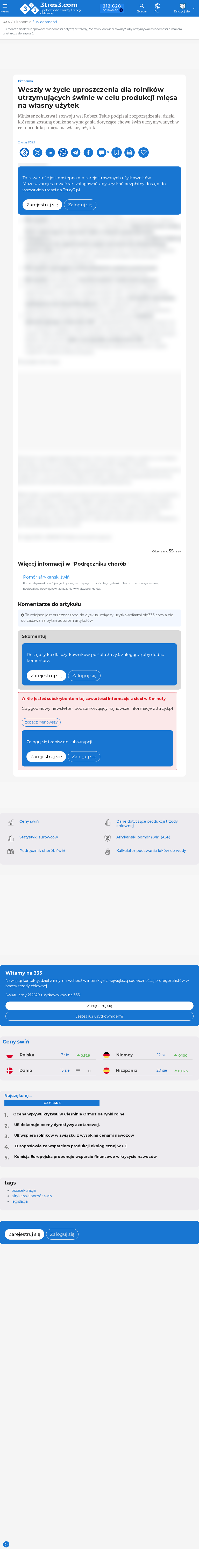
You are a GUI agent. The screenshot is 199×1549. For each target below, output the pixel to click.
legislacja (20, 1201)
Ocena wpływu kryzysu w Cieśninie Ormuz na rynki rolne (69, 1114)
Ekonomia (25, 81)
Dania (25, 1070)
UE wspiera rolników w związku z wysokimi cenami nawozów (74, 1135)
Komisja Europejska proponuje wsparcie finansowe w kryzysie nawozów (85, 1156)
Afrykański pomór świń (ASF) (143, 837)
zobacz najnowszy (41, 722)
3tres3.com (58, 5)
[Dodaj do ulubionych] (116, 152)
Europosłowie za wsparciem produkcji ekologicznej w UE (71, 1146)
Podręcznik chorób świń (42, 850)
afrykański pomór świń (32, 1196)
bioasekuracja (24, 1190)
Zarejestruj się (42, 204)
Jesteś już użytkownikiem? (100, 1016)
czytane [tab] (52, 1103)
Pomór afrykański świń (46, 577)
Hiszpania (126, 1070)
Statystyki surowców (38, 837)
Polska (27, 1055)
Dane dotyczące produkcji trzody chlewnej (147, 823)
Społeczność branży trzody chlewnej (60, 12)
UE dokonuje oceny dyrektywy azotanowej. (57, 1124)
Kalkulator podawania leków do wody (151, 850)
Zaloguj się (80, 204)
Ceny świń (29, 821)
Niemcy (124, 1055)
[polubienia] (143, 152)
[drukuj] (129, 152)
